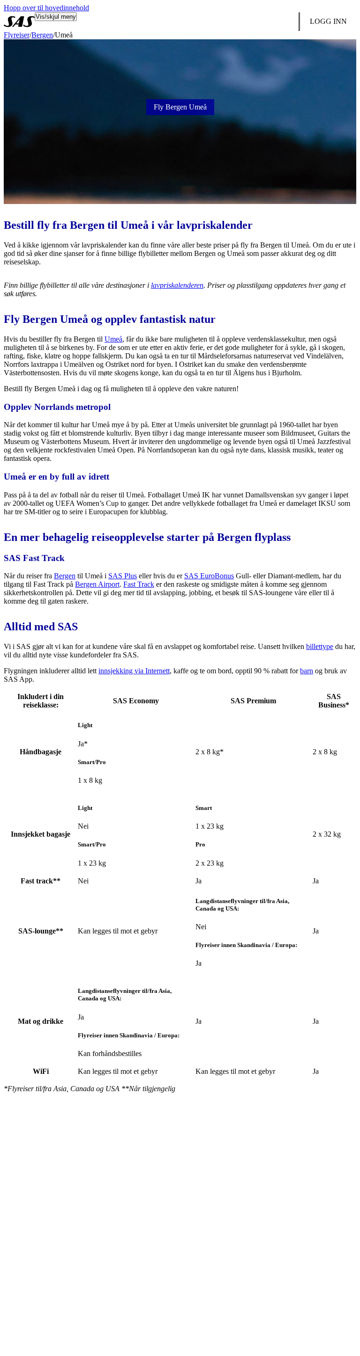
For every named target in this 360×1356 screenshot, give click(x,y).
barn (306, 671)
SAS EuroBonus (209, 576)
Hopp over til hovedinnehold (46, 8)
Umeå (113, 339)
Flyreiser (17, 35)
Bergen (42, 35)
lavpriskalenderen (177, 285)
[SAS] (19, 21)
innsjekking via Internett (134, 671)
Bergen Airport (97, 584)
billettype (319, 646)
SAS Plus (122, 576)
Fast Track (138, 584)
